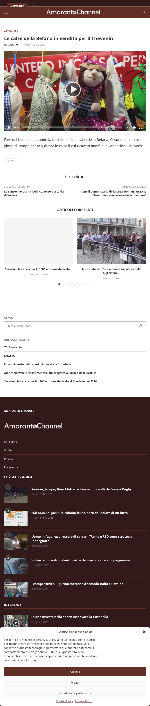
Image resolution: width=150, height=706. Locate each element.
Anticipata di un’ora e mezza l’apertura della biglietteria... (111, 271)
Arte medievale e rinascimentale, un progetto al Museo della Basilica (50, 373)
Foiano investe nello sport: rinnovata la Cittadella (37, 364)
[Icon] (16, 622)
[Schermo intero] (140, 127)
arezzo (11, 161)
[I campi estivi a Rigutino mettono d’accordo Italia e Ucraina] (16, 589)
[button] (144, 632)
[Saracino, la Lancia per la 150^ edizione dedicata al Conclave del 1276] (38, 241)
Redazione (11, 44)
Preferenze (11, 467)
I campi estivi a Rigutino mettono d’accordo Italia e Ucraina (77, 584)
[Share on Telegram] (77, 177)
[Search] (144, 12)
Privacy (8, 459)
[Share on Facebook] (66, 177)
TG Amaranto (13, 347)
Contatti (9, 450)
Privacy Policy (83, 701)
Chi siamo (10, 441)
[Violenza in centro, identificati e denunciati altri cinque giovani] (16, 566)
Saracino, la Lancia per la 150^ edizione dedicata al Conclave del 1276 (50, 381)
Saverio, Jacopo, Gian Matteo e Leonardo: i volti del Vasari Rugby (81, 489)
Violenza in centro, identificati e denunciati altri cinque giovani (80, 560)
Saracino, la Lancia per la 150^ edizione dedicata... (38, 269)
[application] (75, 91)
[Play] (75, 91)
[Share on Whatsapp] (73, 177)
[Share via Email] (82, 177)
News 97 (9, 355)
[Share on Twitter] (69, 177)
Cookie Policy (64, 701)
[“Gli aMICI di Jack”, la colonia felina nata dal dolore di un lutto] (16, 518)
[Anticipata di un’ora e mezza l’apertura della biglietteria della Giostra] (111, 241)
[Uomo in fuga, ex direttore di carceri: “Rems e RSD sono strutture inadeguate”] (16, 542)
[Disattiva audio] (134, 127)
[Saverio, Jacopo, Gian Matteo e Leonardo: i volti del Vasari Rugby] (16, 495)
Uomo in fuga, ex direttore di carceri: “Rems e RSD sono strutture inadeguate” (81, 538)
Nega (75, 682)
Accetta (75, 672)
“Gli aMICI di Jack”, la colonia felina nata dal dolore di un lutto (79, 513)
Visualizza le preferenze (75, 693)
